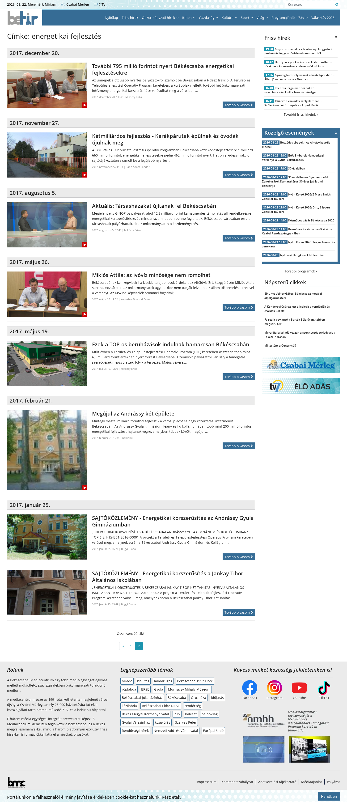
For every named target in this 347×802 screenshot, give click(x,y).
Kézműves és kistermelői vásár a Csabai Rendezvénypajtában (297, 231)
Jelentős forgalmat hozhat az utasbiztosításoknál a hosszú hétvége (290, 90)
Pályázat (333, 782)
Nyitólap (111, 17)
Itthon (187, 17)
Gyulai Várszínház (136, 722)
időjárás (217, 697)
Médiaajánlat (311, 782)
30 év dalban (296, 168)
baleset (191, 714)
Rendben (329, 796)
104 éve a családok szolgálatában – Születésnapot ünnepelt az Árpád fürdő (293, 103)
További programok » (300, 271)
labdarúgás (163, 681)
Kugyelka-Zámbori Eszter (136, 299)
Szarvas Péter (185, 722)
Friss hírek (130, 17)
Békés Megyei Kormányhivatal (145, 714)
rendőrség (193, 706)
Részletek (171, 797)
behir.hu (127, 438)
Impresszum (206, 782)
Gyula (158, 689)
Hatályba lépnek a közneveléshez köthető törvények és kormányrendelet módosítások (297, 64)
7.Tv (177, 714)
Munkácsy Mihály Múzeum (189, 689)
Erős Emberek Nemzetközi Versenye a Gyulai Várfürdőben (293, 157)
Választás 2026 (322, 17)
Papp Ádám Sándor (137, 167)
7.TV (101, 4)
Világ (261, 17)
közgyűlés (162, 722)
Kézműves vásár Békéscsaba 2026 (311, 220)
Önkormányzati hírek (159, 17)
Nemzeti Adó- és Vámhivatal (176, 730)
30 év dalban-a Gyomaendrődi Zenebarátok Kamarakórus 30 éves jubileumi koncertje (295, 181)
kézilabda (129, 706)
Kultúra (228, 17)
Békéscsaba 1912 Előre (195, 681)
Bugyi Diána (128, 549)
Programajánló (283, 17)
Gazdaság (207, 17)
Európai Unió (213, 730)
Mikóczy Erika (133, 97)
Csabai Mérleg (77, 4)
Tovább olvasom (237, 105)
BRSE (145, 689)
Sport (245, 17)
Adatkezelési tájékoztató (277, 782)
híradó (127, 681)
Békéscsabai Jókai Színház (142, 697)
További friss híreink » (301, 114)
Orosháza (198, 697)
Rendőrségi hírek (135, 730)
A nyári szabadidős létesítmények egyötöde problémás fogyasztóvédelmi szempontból (298, 51)
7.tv (301, 17)
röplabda (129, 689)
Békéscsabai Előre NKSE (161, 706)
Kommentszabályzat (237, 782)
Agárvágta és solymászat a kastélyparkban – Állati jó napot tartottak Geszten (299, 77)
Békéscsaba (177, 697)
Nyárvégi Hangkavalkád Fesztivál (302, 255)
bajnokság (210, 714)
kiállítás (143, 681)
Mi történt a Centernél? (280, 346)
